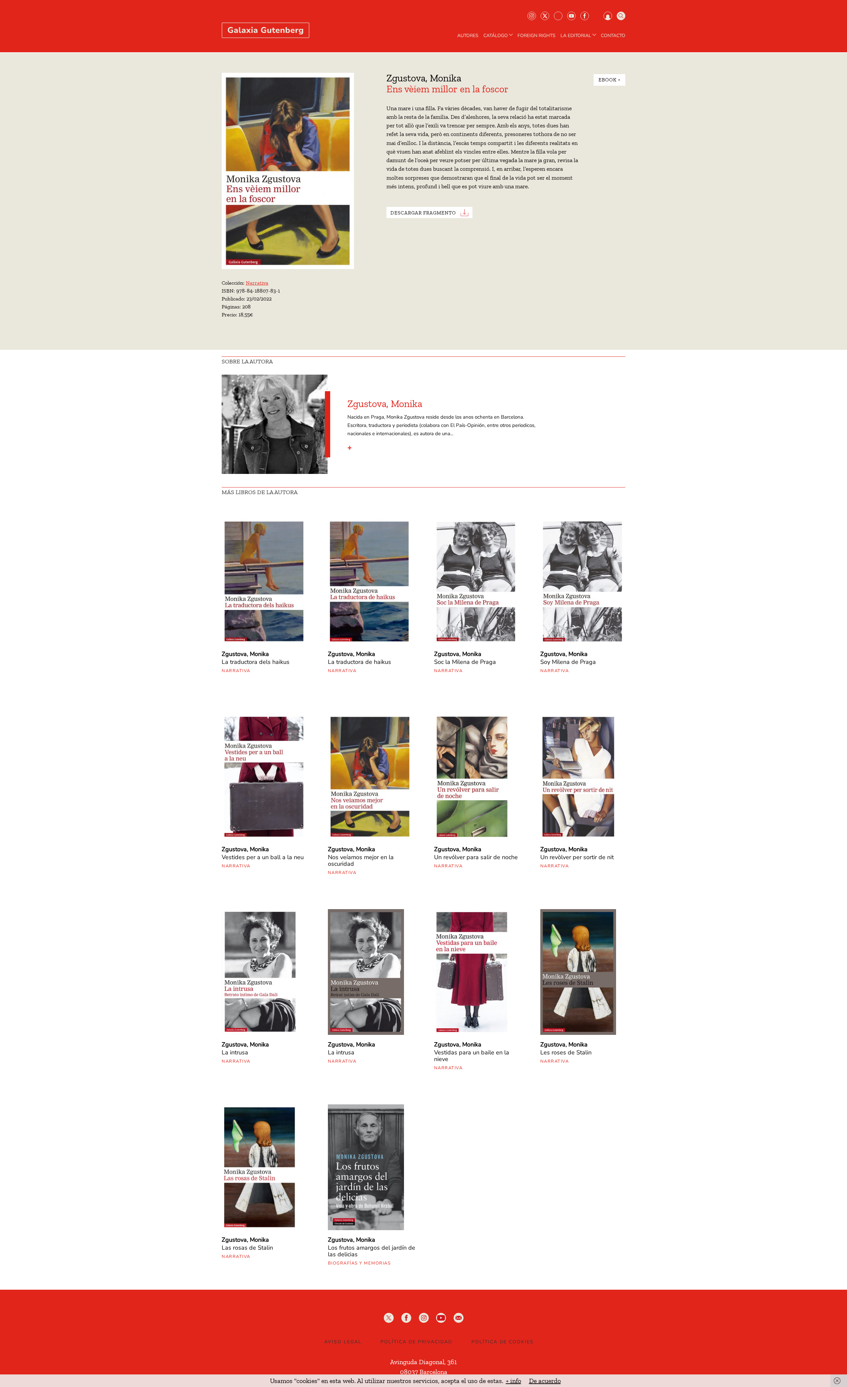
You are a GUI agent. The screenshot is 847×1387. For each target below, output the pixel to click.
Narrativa (257, 283)
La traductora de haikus (359, 662)
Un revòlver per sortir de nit (577, 857)
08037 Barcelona (423, 1372)
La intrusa (235, 1052)
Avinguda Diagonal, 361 (423, 1362)
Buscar (621, 16)
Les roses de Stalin (566, 1052)
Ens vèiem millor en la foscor (447, 89)
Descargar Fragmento (423, 213)
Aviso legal (343, 1342)
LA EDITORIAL (575, 35)
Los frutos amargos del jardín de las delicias (371, 1251)
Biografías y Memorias (359, 1263)
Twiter (545, 16)
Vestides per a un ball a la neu (263, 857)
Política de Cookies (502, 1342)
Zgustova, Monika (423, 78)
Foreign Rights (536, 35)
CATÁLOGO (495, 35)
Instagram (531, 16)
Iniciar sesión (607, 16)
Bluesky (558, 16)
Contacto (613, 35)
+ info (513, 1381)
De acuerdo (545, 1381)
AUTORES (467, 35)
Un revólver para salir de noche (476, 857)
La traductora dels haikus (256, 662)
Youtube (571, 16)
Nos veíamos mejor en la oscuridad (361, 860)
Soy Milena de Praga (568, 662)
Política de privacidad (416, 1342)
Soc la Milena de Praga (465, 662)
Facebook (584, 16)
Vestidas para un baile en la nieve (471, 1055)
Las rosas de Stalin (247, 1248)
